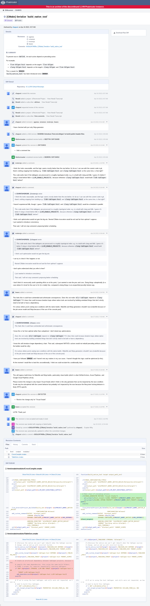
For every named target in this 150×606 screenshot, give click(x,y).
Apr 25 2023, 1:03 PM (97, 163)
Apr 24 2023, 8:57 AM (101, 93)
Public (19, 20)
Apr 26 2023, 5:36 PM (97, 292)
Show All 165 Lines (42, 539)
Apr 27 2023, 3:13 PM (97, 394)
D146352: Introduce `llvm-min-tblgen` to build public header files (61, 134)
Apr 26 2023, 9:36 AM (97, 233)
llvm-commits (39, 116)
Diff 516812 (42, 145)
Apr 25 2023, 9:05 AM (101, 157)
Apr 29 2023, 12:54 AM (100, 424)
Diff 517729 (42, 394)
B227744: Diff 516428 (52, 139)
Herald (17, 99)
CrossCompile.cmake (19, 454)
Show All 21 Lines (41, 599)
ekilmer (37, 102)
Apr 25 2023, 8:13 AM (97, 145)
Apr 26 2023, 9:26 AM (97, 187)
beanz (31, 44)
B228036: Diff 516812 (52, 157)
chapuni (15, 27)
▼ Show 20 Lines (55, 474)
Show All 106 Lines (42, 474)
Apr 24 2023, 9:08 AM (101, 134)
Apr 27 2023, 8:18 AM (97, 370)
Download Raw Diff (122, 33)
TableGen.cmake (17, 457)
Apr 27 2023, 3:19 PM (97, 407)
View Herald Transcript (55, 99)
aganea (31, 37)
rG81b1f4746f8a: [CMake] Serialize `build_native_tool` (44, 46)
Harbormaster (20, 139)
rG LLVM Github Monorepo (35, 87)
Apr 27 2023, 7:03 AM (97, 317)
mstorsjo (32, 41)
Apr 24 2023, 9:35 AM (101, 139)
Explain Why (88, 427)
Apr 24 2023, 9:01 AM (97, 122)
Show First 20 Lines (28, 474)
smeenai (32, 39)
